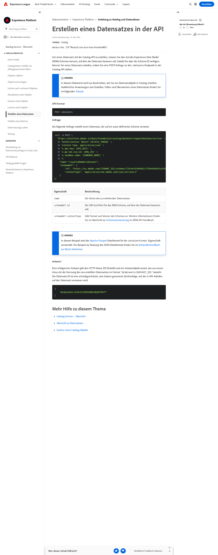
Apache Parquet (98, 240)
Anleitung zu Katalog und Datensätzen (119, 19)
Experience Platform (83, 19)
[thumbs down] (123, 550)
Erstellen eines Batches (18, 121)
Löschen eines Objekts (18, 107)
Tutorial (79, 91)
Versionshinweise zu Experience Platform (20, 171)
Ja (184, 27)
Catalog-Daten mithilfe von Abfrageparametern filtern (20, 67)
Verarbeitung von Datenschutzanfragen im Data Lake (22, 149)
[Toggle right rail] (177, 12)
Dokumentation (60, 19)
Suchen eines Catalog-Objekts (72, 330)
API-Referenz (11, 156)
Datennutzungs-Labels (18, 127)
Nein (192, 27)
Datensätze (11, 141)
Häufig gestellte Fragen (16, 163)
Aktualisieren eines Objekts (20, 94)
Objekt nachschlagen (17, 81)
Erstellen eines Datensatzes (21, 114)
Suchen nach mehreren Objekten (23, 88)
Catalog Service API (14, 53)
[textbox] (21, 29)
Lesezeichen (187, 34)
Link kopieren (202, 34)
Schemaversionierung (117, 220)
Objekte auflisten (15, 75)
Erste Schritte (13, 59)
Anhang (11, 133)
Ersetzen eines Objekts (18, 101)
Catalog (64, 42)
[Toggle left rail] (39, 12)
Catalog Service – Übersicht (71, 316)
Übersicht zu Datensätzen (70, 323)
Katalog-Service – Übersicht (19, 46)
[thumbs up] (116, 550)
